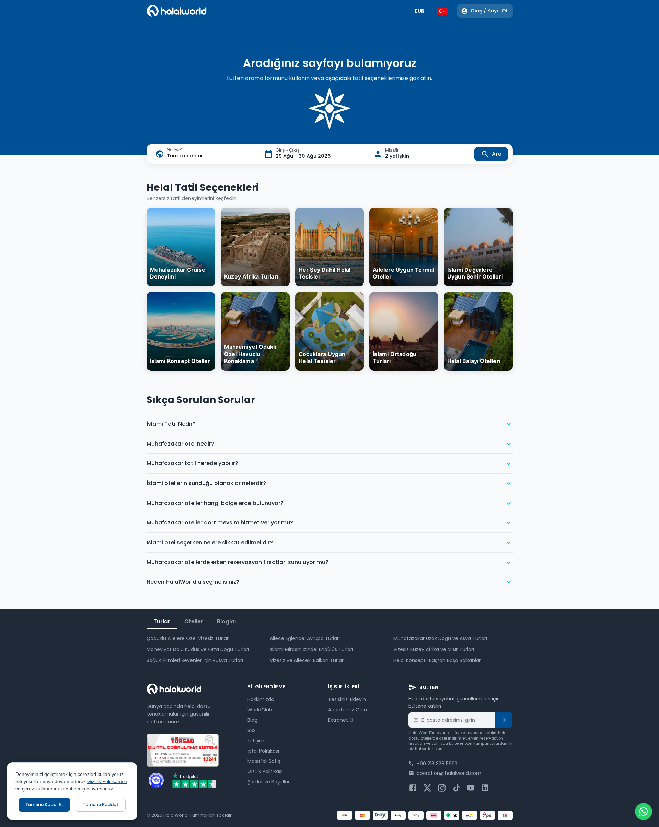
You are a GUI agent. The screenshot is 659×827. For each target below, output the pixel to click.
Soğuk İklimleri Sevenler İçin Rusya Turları (195, 660)
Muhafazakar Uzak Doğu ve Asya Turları (440, 638)
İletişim (255, 740)
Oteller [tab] (193, 621)
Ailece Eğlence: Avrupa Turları (305, 638)
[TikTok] (456, 787)
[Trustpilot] (194, 780)
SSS (251, 730)
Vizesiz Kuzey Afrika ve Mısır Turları (433, 649)
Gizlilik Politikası (264, 771)
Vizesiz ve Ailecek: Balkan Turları (307, 660)
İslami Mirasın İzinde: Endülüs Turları (311, 649)
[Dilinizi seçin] (442, 11)
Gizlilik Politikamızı (107, 781)
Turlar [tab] (161, 621)
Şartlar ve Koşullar (268, 781)
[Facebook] (412, 787)
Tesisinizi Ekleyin (347, 699)
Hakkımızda (260, 699)
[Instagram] (441, 787)
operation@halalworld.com (449, 773)
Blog (252, 720)
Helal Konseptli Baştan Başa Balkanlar (437, 660)
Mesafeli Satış (263, 761)
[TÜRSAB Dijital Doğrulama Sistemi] (183, 750)
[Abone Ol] (503, 720)
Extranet (338, 720)
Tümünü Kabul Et (44, 804)
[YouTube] (470, 787)
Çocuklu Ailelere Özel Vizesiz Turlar (188, 638)
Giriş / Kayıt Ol (489, 10)
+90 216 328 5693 (437, 763)
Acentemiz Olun (347, 709)
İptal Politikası (263, 750)
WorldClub (259, 709)
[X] (427, 787)
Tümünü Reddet (100, 804)
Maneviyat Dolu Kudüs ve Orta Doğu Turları (198, 649)
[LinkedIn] (485, 787)
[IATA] (156, 780)
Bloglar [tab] (227, 621)
